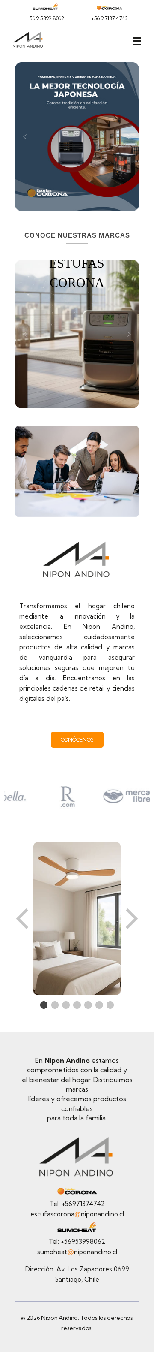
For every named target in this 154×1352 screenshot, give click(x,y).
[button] (24, 136)
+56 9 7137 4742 (109, 18)
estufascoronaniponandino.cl (77, 1214)
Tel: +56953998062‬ (77, 1241)
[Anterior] (23, 918)
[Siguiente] (131, 918)
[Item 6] (99, 1005)
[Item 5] (88, 1005)
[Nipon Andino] (31, 40)
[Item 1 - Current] (44, 1005)
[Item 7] (110, 1005)
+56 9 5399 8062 (45, 18)
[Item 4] (77, 1005)
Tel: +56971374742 (77, 1204)
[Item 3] (66, 1005)
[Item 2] (55, 1005)
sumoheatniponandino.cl (77, 1252)
